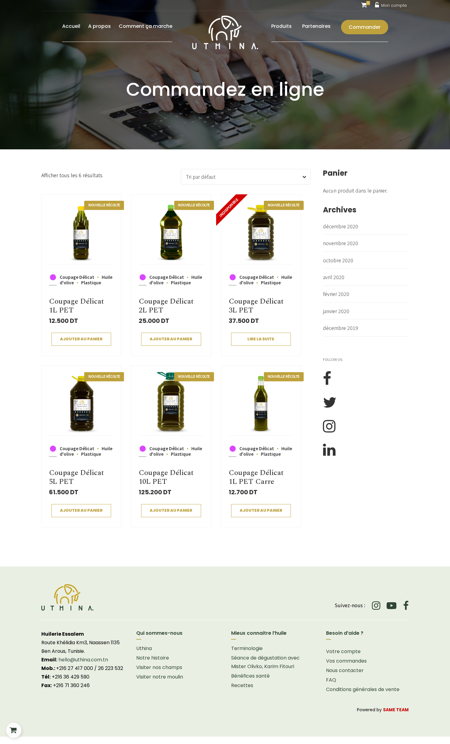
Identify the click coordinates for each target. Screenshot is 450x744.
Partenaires (316, 26)
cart (13, 730)
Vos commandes (346, 660)
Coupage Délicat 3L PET (256, 306)
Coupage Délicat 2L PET (166, 306)
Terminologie (247, 648)
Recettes (242, 685)
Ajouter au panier (81, 339)
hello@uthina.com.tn (83, 659)
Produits (281, 26)
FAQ (331, 679)
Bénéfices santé (250, 675)
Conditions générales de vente (362, 689)
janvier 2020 (336, 311)
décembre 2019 (340, 327)
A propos (99, 26)
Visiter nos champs (159, 667)
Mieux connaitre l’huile (259, 633)
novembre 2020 (340, 243)
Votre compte (343, 651)
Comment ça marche (145, 26)
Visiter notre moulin (159, 676)
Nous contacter (345, 670)
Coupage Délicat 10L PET (166, 477)
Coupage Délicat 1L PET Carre (256, 477)
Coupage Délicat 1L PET (76, 306)
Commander (365, 27)
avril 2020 (333, 277)
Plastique (91, 282)
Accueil (71, 26)
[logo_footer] (130, 597)
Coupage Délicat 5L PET (76, 477)
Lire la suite (260, 339)
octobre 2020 (338, 260)
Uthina (144, 648)
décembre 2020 (340, 226)
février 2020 (336, 293)
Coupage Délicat (77, 277)
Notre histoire (152, 657)
